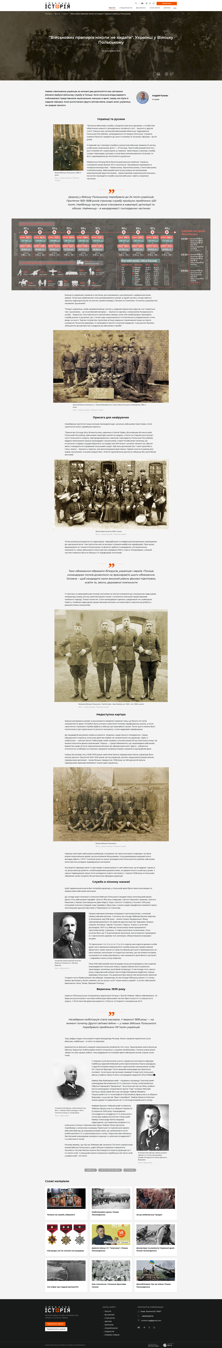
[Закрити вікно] (135, 655)
